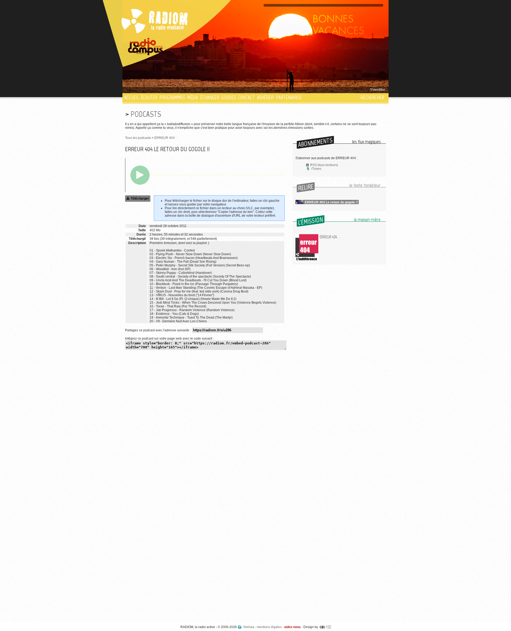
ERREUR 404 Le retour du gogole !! (331, 202)
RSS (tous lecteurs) (324, 165)
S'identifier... (378, 90)
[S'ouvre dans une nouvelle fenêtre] (146, 46)
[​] (140, 175)
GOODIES (228, 97)
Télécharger (140, 198)
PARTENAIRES (288, 97)
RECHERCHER (372, 97)
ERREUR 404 (164, 138)
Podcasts (146, 114)
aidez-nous (292, 627)
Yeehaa (248, 627)
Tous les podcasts (138, 138)
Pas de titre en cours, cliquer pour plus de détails (160, 90)
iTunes (316, 169)
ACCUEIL (131, 97)
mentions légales (269, 627)
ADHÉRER (265, 97)
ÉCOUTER (149, 97)
